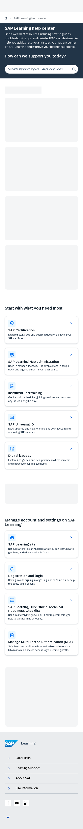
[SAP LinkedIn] (26, 803)
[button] (41, 424)
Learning (28, 743)
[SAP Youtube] (17, 803)
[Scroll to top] (8, 817)
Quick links (23, 758)
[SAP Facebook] (8, 803)
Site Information (27, 788)
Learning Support (28, 768)
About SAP (23, 778)
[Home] (6, 18)
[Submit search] (74, 69)
